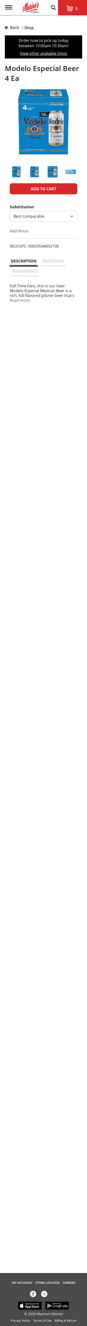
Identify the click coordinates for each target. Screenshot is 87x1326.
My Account (22, 1283)
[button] (16, 171)
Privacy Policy (20, 1320)
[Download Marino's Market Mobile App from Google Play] (57, 1305)
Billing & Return (66, 1320)
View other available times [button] (43, 53)
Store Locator (47, 1283)
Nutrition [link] (53, 261)
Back (14, 27)
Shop (29, 27)
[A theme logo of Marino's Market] (30, 6)
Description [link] (23, 261)
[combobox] (43, 216)
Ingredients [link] (25, 271)
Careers (68, 1283)
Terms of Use (42, 1320)
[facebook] (33, 1295)
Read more (20, 300)
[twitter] (44, 1295)
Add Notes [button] (19, 231)
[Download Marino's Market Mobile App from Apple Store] (30, 1305)
